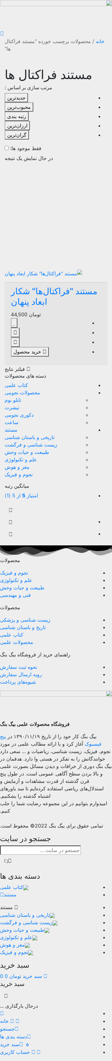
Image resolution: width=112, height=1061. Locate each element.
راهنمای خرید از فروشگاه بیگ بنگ (35, 654)
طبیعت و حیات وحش (27, 452)
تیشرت (12, 407)
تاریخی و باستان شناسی (29, 437)
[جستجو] (8, 861)
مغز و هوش (17, 467)
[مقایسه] (15, 332)
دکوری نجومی (19, 415)
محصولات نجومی (22, 392)
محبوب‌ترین (19, 107)
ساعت (11, 422)
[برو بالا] (10, 534)
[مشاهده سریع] (15, 342)
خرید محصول (28, 351)
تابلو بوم (13, 400)
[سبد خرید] (10, 522)
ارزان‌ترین (17, 125)
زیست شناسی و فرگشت (31, 445)
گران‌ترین (16, 135)
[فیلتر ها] (10, 510)
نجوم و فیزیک (19, 474)
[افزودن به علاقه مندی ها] (14, 323)
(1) (21, 495)
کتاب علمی (16, 385)
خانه (100, 41)
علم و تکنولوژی (21, 459)
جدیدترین (16, 98)
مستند (11, 430)
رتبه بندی (16, 116)
